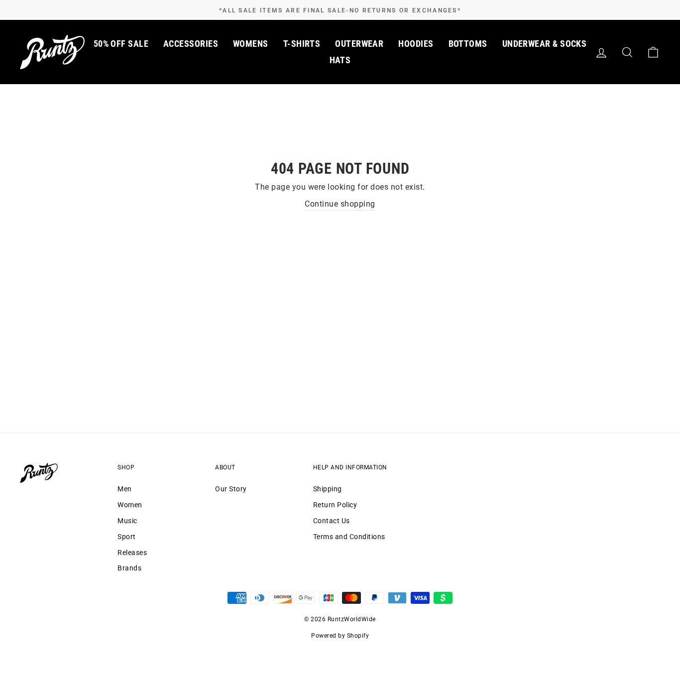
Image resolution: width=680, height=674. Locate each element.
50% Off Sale (121, 43)
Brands (129, 568)
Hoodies (415, 43)
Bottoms (468, 43)
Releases (132, 553)
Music (127, 521)
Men (124, 489)
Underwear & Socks (544, 43)
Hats (340, 60)
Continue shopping (340, 204)
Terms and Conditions (349, 537)
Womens (250, 43)
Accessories (190, 43)
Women (129, 505)
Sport (126, 537)
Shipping (327, 489)
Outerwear (359, 43)
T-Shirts (302, 43)
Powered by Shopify (340, 635)
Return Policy (335, 505)
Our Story (231, 489)
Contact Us (331, 521)
